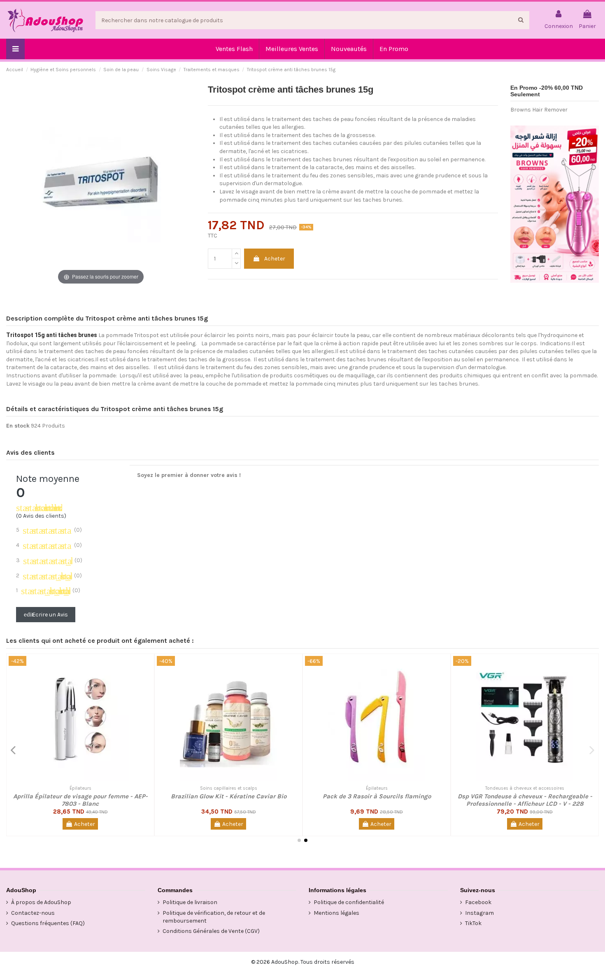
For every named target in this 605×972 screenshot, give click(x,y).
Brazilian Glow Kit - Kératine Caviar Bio (228, 796)
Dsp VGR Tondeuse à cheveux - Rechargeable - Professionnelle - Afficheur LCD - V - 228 (525, 800)
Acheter (274, 258)
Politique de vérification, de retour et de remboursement (214, 917)
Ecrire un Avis (46, 614)
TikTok (473, 923)
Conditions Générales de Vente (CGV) (211, 931)
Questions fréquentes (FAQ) (48, 923)
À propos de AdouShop (41, 902)
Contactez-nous (33, 912)
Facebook (478, 902)
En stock (18, 425)
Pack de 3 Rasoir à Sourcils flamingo (377, 796)
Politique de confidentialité (349, 902)
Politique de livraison (190, 902)
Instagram (479, 912)
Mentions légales (336, 912)
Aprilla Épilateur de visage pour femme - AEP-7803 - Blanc (80, 800)
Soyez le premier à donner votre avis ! (189, 475)
